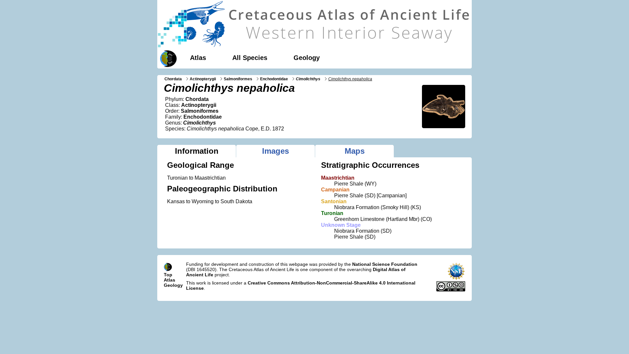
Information (197, 151)
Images (275, 151)
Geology (307, 57)
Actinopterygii (203, 79)
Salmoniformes (238, 79)
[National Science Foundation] (456, 278)
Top (168, 274)
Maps (355, 151)
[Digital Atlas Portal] (167, 58)
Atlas (198, 57)
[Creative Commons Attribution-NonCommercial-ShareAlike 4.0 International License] (450, 289)
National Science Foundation (384, 264)
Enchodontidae (274, 79)
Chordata (173, 79)
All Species (249, 57)
